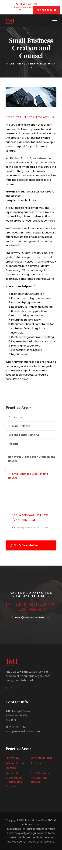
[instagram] (20, 10)
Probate (13, 443)
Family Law (15, 417)
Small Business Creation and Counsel (28, 476)
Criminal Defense (19, 426)
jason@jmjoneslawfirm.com (28, 7)
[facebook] (15, 10)
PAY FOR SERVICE (46, 10)
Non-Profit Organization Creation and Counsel (31, 459)
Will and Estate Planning (24, 435)
